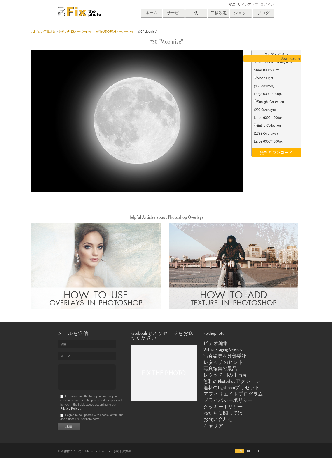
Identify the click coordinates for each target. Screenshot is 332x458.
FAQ (232, 4)
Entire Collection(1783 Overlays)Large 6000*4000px (268, 133)
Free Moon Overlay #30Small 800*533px (273, 66)
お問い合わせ (218, 419)
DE (249, 451)
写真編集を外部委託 (224, 356)
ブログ (263, 13)
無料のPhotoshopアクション (231, 381)
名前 (63, 344)
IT (258, 451)
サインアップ (248, 4)
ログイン (267, 4)
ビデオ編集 (215, 343)
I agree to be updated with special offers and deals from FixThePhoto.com (91, 417)
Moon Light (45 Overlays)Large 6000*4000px (268, 86)
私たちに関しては (223, 413)
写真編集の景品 (220, 369)
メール (64, 356)
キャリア (213, 426)
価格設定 (218, 13)
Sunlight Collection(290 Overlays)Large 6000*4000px (269, 109)
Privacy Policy (69, 408)
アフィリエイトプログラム (233, 394)
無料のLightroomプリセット (231, 388)
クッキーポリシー (223, 407)
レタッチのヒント (223, 362)
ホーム (151, 13)
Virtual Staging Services (222, 350)
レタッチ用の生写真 (225, 375)
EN (240, 451)
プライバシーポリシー (228, 400)
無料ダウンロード (276, 152)
